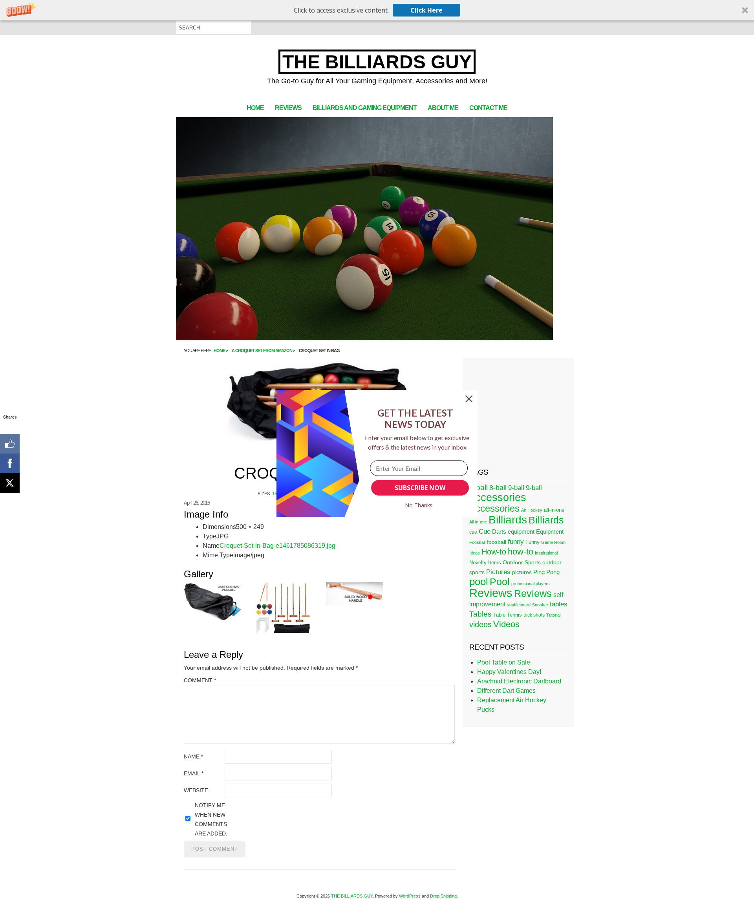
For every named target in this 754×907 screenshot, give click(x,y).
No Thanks (419, 505)
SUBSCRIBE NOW (420, 487)
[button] (415, 419)
